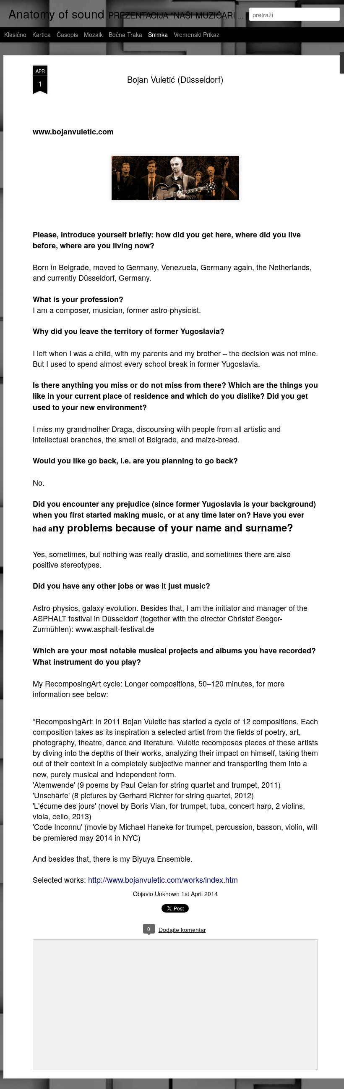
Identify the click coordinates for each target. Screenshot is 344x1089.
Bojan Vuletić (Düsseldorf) (175, 79)
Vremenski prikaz (196, 34)
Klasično (15, 34)
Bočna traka (125, 34)
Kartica (41, 34)
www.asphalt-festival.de (115, 628)
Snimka (158, 34)
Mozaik (93, 34)
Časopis (67, 34)
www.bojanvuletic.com (73, 131)
